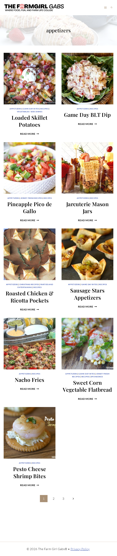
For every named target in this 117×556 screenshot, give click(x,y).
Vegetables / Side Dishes (29, 111)
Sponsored (97, 376)
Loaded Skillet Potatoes (30, 121)
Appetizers (15, 109)
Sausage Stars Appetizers (87, 294)
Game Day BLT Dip (87, 114)
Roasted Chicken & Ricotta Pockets (30, 297)
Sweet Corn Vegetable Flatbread (87, 386)
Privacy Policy (80, 549)
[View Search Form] (111, 7)
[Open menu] (105, 7)
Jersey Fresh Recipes (31, 198)
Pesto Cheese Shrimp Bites (29, 472)
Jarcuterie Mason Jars (87, 207)
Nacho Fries (29, 379)
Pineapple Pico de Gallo (29, 207)
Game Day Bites (31, 109)
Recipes (44, 109)
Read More (29, 133)
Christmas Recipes (29, 284)
